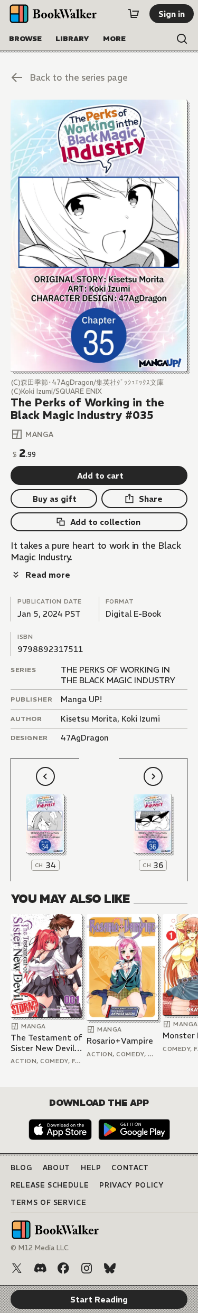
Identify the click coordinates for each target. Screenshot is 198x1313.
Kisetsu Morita (89, 719)
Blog (21, 1167)
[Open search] (182, 39)
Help (91, 1167)
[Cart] (133, 13)
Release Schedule (50, 1185)
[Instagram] (86, 1268)
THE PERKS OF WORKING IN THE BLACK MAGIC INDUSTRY (118, 675)
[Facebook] (63, 1268)
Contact (130, 1167)
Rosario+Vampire (120, 1041)
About (56, 1167)
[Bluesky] (109, 1268)
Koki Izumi (140, 719)
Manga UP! (81, 699)
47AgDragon (85, 738)
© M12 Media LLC (40, 1247)
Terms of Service (48, 1202)
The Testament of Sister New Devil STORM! (46, 1043)
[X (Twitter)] (17, 1268)
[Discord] (40, 1268)
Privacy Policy (131, 1185)
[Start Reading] (99, 236)
